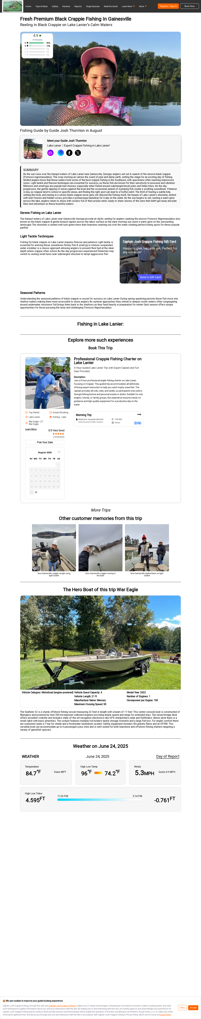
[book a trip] (50, 153)
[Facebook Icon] (69, 153)
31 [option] (36, 492)
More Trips (100, 510)
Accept (193, 1008)
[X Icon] (78, 153)
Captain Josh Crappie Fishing (62, 1006)
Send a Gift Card (150, 277)
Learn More (31, 429)
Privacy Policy (165, 1015)
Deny (182, 1008)
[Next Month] (59, 451)
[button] (128, 7)
